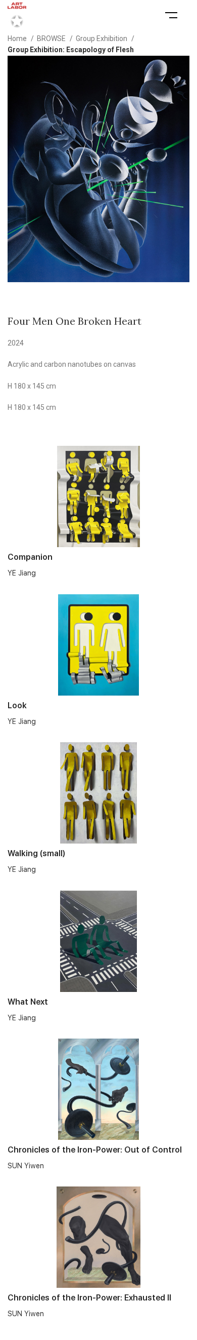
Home (18, 38)
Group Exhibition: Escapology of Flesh (71, 50)
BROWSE (52, 38)
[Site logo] (17, 15)
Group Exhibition (102, 38)
